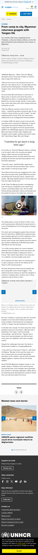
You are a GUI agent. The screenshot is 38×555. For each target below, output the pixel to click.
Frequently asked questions (10, 510)
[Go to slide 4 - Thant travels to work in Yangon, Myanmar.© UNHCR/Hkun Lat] (20, 301)
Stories (9, 19)
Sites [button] (35, 8)
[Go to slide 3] (17, 450)
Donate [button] (31, 8)
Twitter (11, 481)
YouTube (16, 481)
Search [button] (27, 8)
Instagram (7, 481)
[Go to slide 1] (13, 450)
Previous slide (3, 292)
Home (3, 19)
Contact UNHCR (6, 513)
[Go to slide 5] (20, 450)
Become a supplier (7, 525)
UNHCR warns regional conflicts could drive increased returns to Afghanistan (17, 440)
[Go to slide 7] (24, 450)
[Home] (11, 7)
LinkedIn (25, 481)
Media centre (5, 516)
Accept (19, 551)
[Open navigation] (2, 7)
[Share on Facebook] (21, 392)
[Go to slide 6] (22, 450)
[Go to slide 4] (18, 450)
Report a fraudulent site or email (12, 522)
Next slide (34, 292)
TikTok (20, 481)
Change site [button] (27, 2)
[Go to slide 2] (15, 450)
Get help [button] (27, 14)
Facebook (2, 481)
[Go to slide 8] (26, 450)
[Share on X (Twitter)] (16, 392)
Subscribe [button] (6, 499)
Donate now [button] (7, 468)
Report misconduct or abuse (11, 519)
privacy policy (22, 543)
